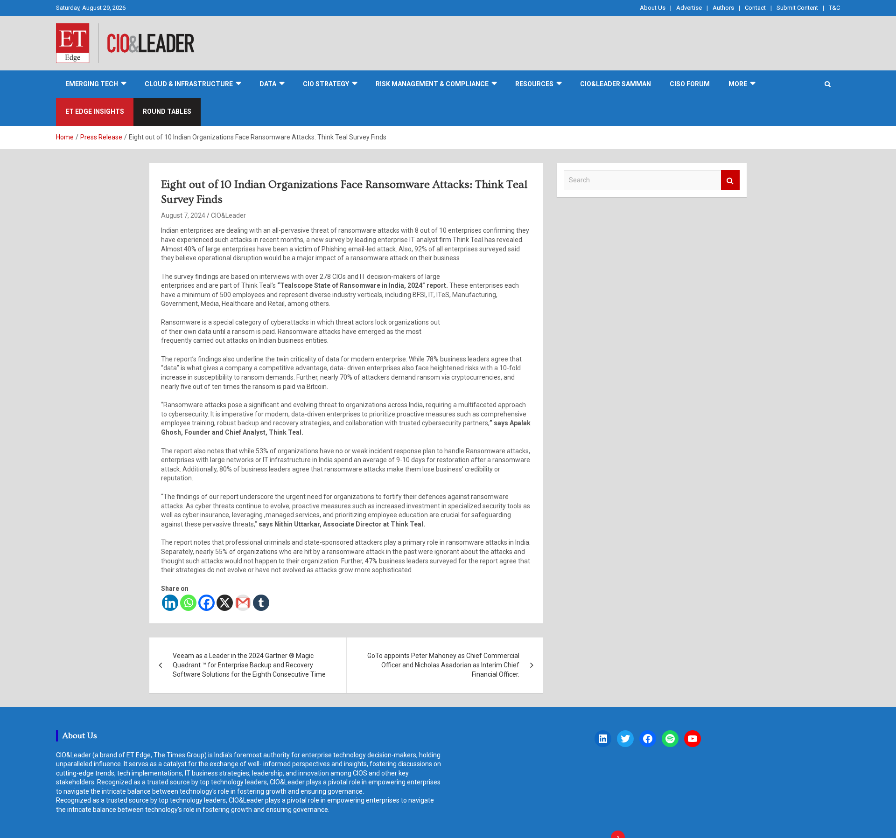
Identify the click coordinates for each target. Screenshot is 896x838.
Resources (534, 84)
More (737, 84)
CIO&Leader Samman (615, 84)
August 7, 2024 (183, 215)
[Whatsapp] (188, 603)
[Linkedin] (170, 603)
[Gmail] (243, 603)
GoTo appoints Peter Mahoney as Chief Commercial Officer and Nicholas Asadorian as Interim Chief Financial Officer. (443, 665)
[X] (225, 603)
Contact (755, 7)
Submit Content (797, 7)
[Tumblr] (261, 603)
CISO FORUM (690, 84)
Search (730, 180)
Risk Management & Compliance (432, 84)
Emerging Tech (91, 84)
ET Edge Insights (94, 111)
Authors (723, 7)
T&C (834, 7)
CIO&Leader (228, 215)
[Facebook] (206, 603)
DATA (267, 84)
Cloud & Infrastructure (189, 84)
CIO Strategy (326, 84)
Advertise (689, 7)
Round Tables (167, 111)
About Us (652, 7)
